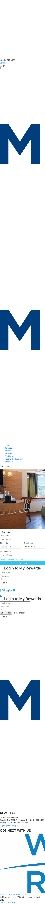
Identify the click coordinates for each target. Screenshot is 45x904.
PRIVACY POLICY (7, 902)
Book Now (22, 563)
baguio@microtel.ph (9, 825)
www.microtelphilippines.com (13, 894)
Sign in (4, 583)
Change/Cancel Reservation (11, 559)
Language (4, 63)
